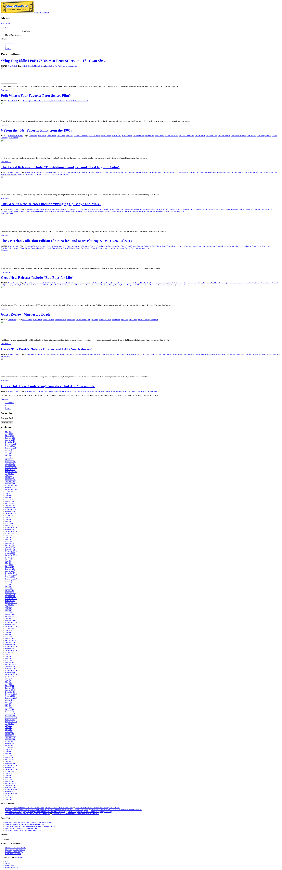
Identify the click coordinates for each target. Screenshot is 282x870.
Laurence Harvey (169, 172)
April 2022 (9, 499)
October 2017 (10, 601)
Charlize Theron (50, 172)
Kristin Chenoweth (228, 246)
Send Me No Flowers (186, 136)
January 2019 (10, 571)
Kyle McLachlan (135, 354)
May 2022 (8, 497)
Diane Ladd (115, 283)
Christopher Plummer (78, 283)
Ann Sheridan (72, 246)
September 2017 (11, 603)
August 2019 (9, 557)
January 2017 (10, 619)
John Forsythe (111, 354)
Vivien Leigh (102, 248)
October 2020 (10, 529)
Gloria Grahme (109, 172)
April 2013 (9, 708)
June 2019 (8, 561)
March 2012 (9, 734)
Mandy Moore (181, 172)
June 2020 (8, 537)
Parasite (33, 248)
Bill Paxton (74, 209)
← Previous (9, 43)
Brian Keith (42, 136)
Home (7, 27)
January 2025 (10, 464)
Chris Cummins (13, 172)
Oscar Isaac (212, 172)
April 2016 (9, 636)
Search (4, 39)
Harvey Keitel (177, 246)
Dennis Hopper (87, 354)
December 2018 (10, 573)
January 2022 (10, 505)
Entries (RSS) (10, 865)
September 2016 (11, 626)
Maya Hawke (246, 283)
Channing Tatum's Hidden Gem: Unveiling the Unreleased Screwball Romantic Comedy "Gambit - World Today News (46, 810)
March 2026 (9, 436)
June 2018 (8, 585)
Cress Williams (131, 246)
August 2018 (9, 581)
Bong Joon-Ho (102, 246)
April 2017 (9, 613)
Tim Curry (131, 391)
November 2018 (11, 575)
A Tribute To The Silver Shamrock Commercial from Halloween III (75, 814)
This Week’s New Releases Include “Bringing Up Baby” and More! (51, 204)
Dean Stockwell (75, 354)
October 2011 (10, 744)
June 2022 (8, 495)
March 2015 (9, 662)
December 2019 (10, 549)
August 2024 (9, 474)
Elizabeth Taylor (133, 283)
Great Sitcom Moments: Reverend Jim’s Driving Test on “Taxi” (97, 808)
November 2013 (11, 694)
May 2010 (8, 777)
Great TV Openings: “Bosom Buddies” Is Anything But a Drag (90, 812)
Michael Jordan (65, 211)
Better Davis (56, 283)
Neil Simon (116, 320)
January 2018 (10, 595)
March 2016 (9, 638)
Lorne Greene (262, 246)
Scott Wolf (66, 248)
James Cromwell (81, 320)
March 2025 (9, 460)
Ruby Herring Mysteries (101, 211)
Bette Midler (29, 172)
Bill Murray (65, 209)
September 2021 (11, 513)
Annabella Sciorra (54, 209)
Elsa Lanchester (94, 136)
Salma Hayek (65, 285)
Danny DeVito (139, 209)
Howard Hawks (224, 209)
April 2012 (9, 732)
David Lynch (64, 354)
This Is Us (45, 174)
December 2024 (10, 466)
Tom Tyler (169, 211)
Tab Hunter (231, 354)
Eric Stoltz (178, 209)
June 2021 (8, 519)
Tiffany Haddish (114, 285)
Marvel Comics (24, 211)
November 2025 (11, 444)
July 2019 (8, 559)
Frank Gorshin (106, 136)
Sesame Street (116, 211)
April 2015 (9, 660)
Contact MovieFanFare (13, 854)
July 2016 (8, 630)
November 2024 (11, 468)
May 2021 (8, 521)
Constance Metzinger (15, 136)
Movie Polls (38, 101)
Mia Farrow (256, 283)
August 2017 (9, 605)
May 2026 (8, 432)
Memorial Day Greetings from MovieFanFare (21, 828)
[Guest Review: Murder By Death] (9, 337)
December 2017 (10, 597)
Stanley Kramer (121, 391)
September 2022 (11, 490)
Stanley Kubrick (137, 211)
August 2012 (9, 724)
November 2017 (11, 599)
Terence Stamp (253, 172)
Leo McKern (240, 246)
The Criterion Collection (15, 174)
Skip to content (6, 23)
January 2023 (10, 482)
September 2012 (11, 722)
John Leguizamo (122, 354)
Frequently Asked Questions (15, 850)
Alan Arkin (29, 283)
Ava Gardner (37, 283)
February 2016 (10, 640)
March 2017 (9, 615)
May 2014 (8, 682)
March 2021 (9, 525)
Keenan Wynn (157, 172)
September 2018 (11, 579)
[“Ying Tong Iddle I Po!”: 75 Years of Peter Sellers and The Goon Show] (9, 83)
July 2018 (8, 583)
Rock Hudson (159, 136)
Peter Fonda (24, 285)
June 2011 (8, 751)
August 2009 (9, 795)
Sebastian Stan (90, 285)
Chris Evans (114, 209)
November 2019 (11, 551)
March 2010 (9, 781)
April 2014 (9, 684)
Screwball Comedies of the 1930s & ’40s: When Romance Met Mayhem (116, 810)
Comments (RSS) (11, 867)
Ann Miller (62, 246)
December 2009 (10, 787)
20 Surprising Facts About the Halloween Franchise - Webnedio (27, 814)
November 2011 (11, 742)
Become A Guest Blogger (14, 852)
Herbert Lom (187, 246)
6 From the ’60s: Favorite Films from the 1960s (36, 130)
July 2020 (8, 535)
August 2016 (9, 628)
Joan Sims (163, 283)
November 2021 (11, 509)
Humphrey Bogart (60, 391)
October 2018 (10, 577)
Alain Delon (29, 209)
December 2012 (10, 716)
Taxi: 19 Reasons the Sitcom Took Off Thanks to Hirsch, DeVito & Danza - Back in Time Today (39, 808)
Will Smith (171, 285)
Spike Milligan (210, 354)
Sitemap (8, 863)
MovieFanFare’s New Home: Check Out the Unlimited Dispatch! (28, 822)
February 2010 (10, 783)
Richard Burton (198, 354)
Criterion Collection (126, 209)
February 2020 (10, 545)
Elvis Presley (169, 209)
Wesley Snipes (274, 354)
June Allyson (216, 246)
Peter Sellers (49, 66)
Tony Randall (251, 136)
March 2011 (9, 757)
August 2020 (9, 533)
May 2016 (8, 634)
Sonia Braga (75, 248)
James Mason (154, 283)
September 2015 (11, 650)
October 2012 (10, 720)
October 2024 (10, 470)
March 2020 (9, 543)
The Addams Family (266, 172)
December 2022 (10, 484)
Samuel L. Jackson (77, 285)
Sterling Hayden (149, 211)
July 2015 (8, 654)
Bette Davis (47, 283)
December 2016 (10, 620)
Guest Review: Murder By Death (25, 314)
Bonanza (93, 246)
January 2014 (10, 690)
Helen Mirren (213, 209)
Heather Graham (135, 172)
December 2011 (10, 740)
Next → (8, 49)
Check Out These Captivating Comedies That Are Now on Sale (48, 386)
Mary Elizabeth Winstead (39, 211)
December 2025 (10, 442)
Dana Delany (105, 283)
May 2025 (8, 456)
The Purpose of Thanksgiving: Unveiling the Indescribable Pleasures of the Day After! (35, 812)
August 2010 (9, 771)
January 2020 (10, 547)
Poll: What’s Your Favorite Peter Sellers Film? (36, 95)
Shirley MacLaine (102, 285)
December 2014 (10, 668)
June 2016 (8, 632)
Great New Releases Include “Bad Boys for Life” (37, 277)
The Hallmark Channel (33, 174)
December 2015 (10, 644)
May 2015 (8, 658)
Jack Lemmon (127, 136)
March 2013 (9, 710)
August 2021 (9, 515)
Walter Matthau (161, 285)
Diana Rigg (81, 172)
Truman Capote (143, 320)
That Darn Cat (200, 136)
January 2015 (10, 666)
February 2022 (10, 503)
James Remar (197, 246)
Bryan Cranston (95, 209)
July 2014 (8, 678)
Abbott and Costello (32, 246)
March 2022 (9, 501)
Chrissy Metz (61, 172)
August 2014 (9, 676)
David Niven (51, 136)
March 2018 (9, 591)
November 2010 (11, 765)
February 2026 (10, 438)
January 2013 (10, 714)
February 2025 (10, 462)
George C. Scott (188, 209)
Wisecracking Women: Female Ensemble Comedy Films (24, 824)
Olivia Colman (25, 248)
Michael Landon (13, 248)
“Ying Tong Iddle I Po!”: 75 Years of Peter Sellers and (53, 61)
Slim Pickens (126, 211)
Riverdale (230, 172)
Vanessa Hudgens (127, 285)
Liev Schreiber (208, 283)
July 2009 (8, 797)
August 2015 (9, 652)
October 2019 (10, 553)
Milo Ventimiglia (201, 172)
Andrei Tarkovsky (40, 209)
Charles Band (39, 172)
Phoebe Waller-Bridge (54, 248)
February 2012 (10, 736)
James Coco (71, 320)
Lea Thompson (13, 211)
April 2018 (9, 589)
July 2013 (8, 702)
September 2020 (11, 531)
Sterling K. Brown (240, 172)
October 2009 (10, 791)
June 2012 (8, 728)
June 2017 (8, 609)
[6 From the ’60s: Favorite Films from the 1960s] (9, 155)
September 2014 (11, 674)
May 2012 (8, 730)
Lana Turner (146, 354)
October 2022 (10, 488)
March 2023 (9, 478)
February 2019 (10, 569)
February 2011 (10, 759)
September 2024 (11, 472)
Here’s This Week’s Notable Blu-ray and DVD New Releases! (46, 349)
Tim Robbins (160, 211)
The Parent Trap (211, 136)
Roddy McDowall (171, 136)
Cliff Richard (71, 172)
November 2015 (11, 646)
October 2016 (10, 624)
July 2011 (8, 749)
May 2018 (8, 587)
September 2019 (11, 555)
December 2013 (10, 692)
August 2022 (9, 491)
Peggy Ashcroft (13, 285)
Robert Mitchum (44, 285)
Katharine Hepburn (183, 283)
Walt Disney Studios (264, 136)
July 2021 (8, 517)
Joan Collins (207, 246)
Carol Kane (41, 354)
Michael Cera (54, 211)
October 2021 (10, 511)
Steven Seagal (221, 354)
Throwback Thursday (238, 136)
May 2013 (8, 706)
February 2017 (10, 617)
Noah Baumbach (77, 211)
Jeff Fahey (248, 209)
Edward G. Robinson (81, 136)
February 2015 (10, 664)
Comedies (39, 391)
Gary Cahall (12, 66)
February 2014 (10, 688)
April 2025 (9, 458)
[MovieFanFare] (17, 13)
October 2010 (10, 767)
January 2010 (10, 785)
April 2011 (9, 755)
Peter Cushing (178, 354)
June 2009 (8, 799)
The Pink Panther (61, 66)
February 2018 (10, 593)
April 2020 (9, 541)
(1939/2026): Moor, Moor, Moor (23, 830)
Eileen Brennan (48, 320)
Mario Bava (191, 172)
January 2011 (10, 761)
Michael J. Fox (92, 391)
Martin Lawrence (235, 283)
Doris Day (69, 136)
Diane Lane (149, 209)
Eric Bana (99, 172)
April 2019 (9, 565)
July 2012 (8, 726)
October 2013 (10, 696)
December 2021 (10, 507)
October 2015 (10, 648)
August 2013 (9, 700)
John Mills (171, 283)
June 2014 (8, 680)
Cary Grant (105, 209)
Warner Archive (113, 248)
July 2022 (8, 493)
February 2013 (10, 712)
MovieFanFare (19, 857)
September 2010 (11, 769)
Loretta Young (251, 246)
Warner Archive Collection (129, 248)
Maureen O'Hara (138, 136)
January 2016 (10, 642)
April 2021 (9, 523)
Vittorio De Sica (149, 285)
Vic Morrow (138, 285)
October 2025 (10, 446)
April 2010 (9, 779)
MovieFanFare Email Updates (15, 848)
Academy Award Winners (49, 246)
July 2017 (8, 607)
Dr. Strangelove (27, 101)
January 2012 (10, 738)
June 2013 (8, 704)
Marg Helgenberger (221, 283)
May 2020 (8, 539)
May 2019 (8, 563)
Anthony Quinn (30, 354)
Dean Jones (61, 136)
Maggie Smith (93, 320)
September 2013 (11, 698)
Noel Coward (156, 354)
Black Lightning (83, 246)
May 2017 (8, 611)
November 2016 (11, 622)
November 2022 (11, 486)
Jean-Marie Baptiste (237, 209)
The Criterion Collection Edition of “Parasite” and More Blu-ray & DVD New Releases (66, 241)
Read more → (6, 90)
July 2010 (8, 773)
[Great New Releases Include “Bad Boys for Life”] (9, 302)
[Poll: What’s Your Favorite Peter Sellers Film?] (9, 118)
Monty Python (39, 66)
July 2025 (8, 452)
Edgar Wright (90, 172)
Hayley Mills (116, 136)
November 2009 (11, 789)
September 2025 (11, 448)
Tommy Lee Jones (242, 354)
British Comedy (27, 66)
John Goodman (258, 209)
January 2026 (10, 440)
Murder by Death (50, 101)
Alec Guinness (27, 320)
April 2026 (9, 434)
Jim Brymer (12, 320)
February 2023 (10, 480)
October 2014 (10, 672)
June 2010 (8, 775)
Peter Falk (124, 320)
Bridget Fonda (84, 209)
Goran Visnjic (166, 246)
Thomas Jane (54, 174)
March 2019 (9, 567)
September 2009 (11, 793)
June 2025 (8, 454)
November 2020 (11, 527)
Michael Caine (266, 283)
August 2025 (9, 450)
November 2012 (11, 718)
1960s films (33, 136)
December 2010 (10, 763)
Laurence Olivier (196, 283)
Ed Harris (123, 283)
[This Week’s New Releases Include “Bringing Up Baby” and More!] (9, 228)
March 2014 (9, 686)
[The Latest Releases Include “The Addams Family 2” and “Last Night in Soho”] (9, 191)
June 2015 (8, 656)
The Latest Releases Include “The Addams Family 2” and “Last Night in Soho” (60, 167)
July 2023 (8, 476)
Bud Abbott (112, 246)
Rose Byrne (55, 285)
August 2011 (9, 748)
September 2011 (11, 746)
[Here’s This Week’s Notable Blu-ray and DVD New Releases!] (9, 373)
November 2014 (11, 670)
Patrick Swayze (166, 354)
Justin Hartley (146, 172)
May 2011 (8, 753)
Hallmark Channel (121, 172)
